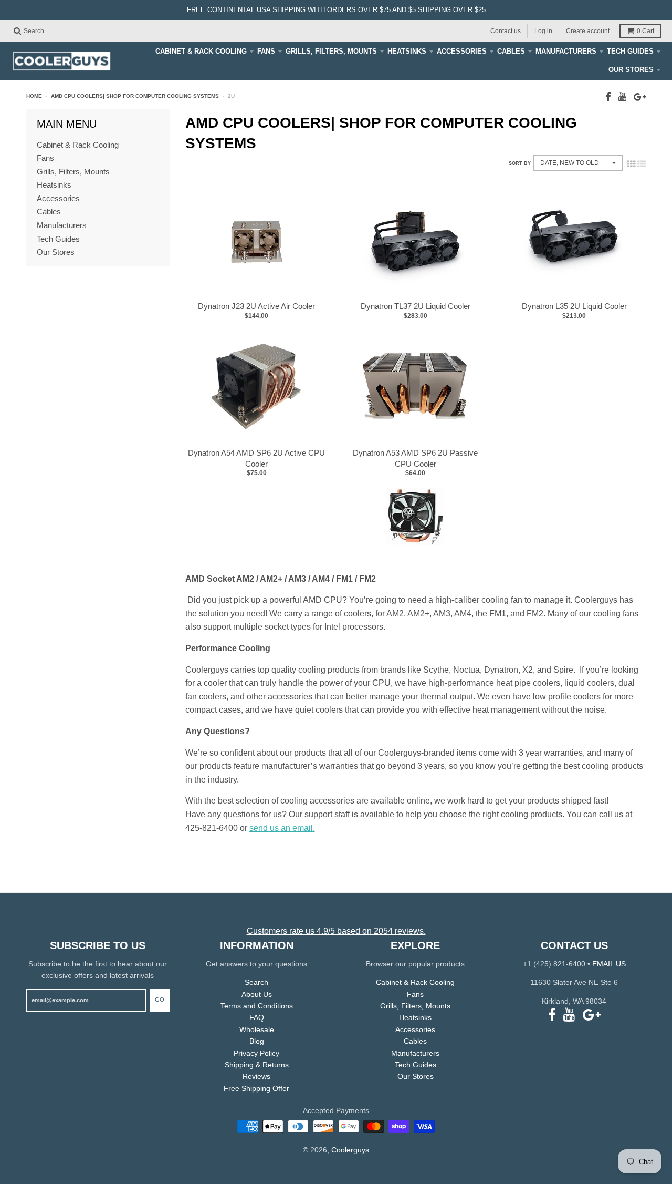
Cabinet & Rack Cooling (201, 51)
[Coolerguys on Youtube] (622, 97)
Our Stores (631, 70)
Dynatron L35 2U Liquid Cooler (574, 306)
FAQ (256, 1017)
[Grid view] (631, 164)
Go (159, 999)
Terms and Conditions (256, 1006)
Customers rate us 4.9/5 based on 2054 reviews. (336, 930)
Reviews (256, 1076)
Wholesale (256, 1029)
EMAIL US (609, 964)
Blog (256, 1041)
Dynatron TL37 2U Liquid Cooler (415, 306)
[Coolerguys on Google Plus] (640, 97)
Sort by (520, 163)
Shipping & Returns (257, 1065)
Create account (588, 30)
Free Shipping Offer (256, 1088)
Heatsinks (406, 51)
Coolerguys (350, 1150)
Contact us (505, 30)
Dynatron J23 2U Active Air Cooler (256, 306)
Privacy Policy (256, 1053)
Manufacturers (566, 51)
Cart (645, 31)
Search (256, 982)
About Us (257, 994)
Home (34, 96)
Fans (266, 51)
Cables (511, 51)
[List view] (641, 164)
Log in (543, 30)
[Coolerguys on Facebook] (608, 97)
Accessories (462, 51)
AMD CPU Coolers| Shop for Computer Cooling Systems (135, 96)
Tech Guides (630, 51)
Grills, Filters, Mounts (331, 51)
